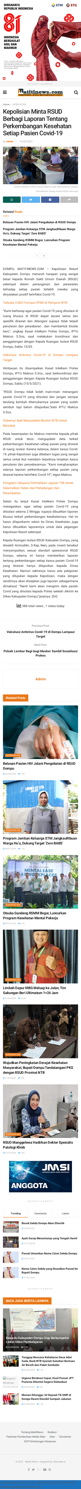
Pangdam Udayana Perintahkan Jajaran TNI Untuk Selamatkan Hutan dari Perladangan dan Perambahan (38, 488)
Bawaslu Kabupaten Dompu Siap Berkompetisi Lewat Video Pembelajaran (37, 1340)
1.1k (22, 849)
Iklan (52, 1436)
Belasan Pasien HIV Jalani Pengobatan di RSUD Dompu (39, 222)
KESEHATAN (19, 104)
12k (22, 1078)
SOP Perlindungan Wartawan (40, 1441)
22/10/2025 (10, 1153)
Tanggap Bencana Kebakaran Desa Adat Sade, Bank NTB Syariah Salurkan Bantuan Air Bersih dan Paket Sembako (48, 1361)
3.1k (22, 923)
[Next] (44, 256)
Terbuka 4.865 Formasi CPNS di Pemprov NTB (35, 303)
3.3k (22, 1153)
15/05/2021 (26, 141)
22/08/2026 (29, 1387)
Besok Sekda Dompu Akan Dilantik (43, 1223)
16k (41, 1387)
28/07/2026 (10, 849)
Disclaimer (65, 1436)
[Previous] (37, 256)
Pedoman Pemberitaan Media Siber (25, 1436)
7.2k (41, 1404)
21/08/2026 (29, 1404)
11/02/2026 (10, 1078)
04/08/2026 (10, 774)
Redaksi (52, 1432)
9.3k (41, 1370)
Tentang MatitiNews (32, 1432)
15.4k (23, 998)
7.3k (22, 774)
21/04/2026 (10, 998)
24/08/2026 (13, 1347)
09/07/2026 (10, 923)
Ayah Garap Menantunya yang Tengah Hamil (49, 1238)
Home (6, 104)
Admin (9, 141)
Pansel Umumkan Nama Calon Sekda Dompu (49, 1253)
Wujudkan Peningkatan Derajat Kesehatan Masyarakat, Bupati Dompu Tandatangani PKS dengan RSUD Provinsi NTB (38, 1068)
